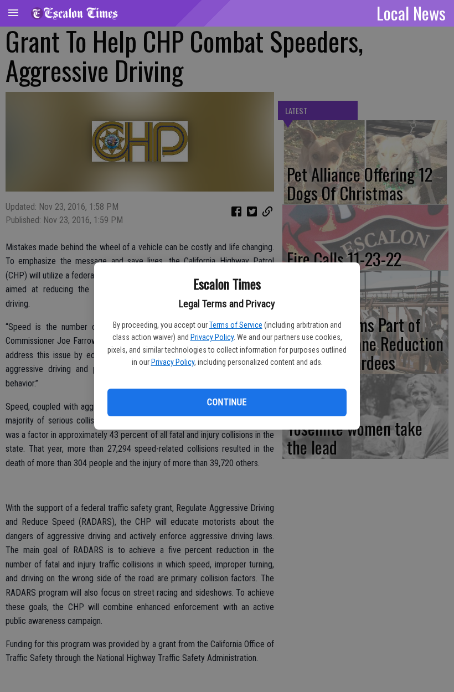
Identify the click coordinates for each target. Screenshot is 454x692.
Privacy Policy (212, 337)
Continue (226, 402)
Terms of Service (235, 325)
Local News (411, 12)
